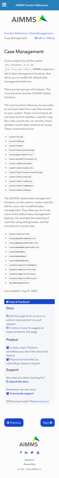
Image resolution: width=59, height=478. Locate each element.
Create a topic (18, 347)
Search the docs (18, 381)
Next (46, 422)
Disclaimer (29, 460)
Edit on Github (46, 38)
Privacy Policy (29, 464)
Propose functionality (22, 359)
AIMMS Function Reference (32, 5)
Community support (21, 393)
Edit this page (17, 316)
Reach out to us (39, 401)
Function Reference (15, 33)
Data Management (41, 33)
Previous (15, 422)
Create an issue (18, 327)
